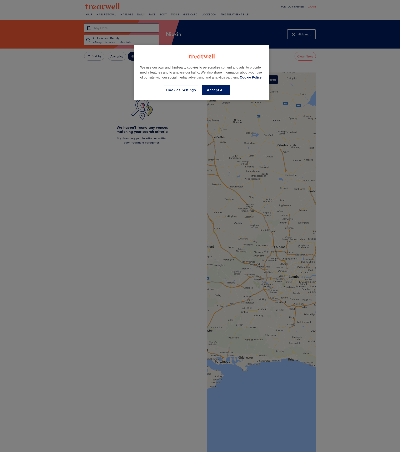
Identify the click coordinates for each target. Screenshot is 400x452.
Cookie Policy (251, 77)
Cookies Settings (181, 90)
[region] (201, 72)
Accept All (216, 90)
